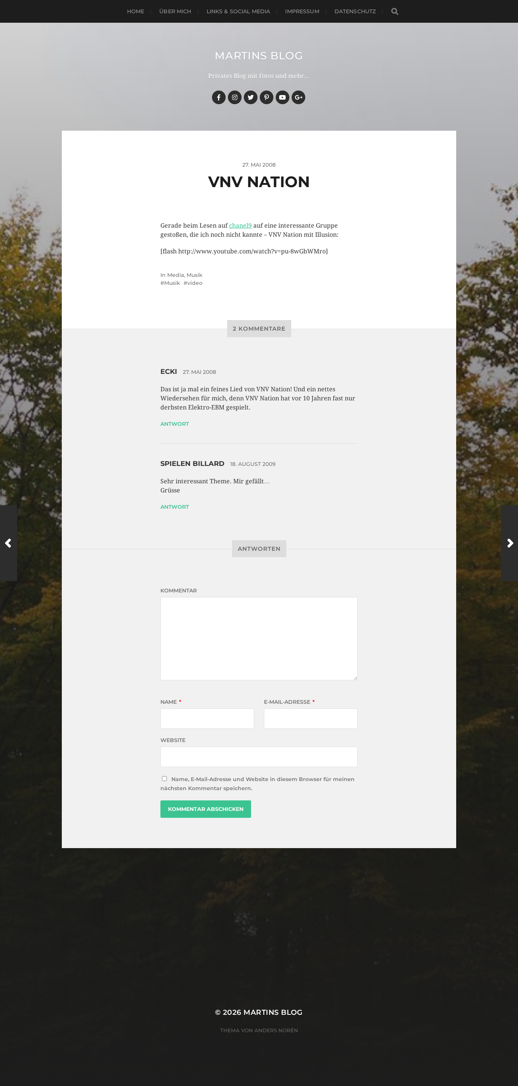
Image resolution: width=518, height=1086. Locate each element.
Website (172, 740)
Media (175, 275)
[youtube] (282, 97)
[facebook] (219, 97)
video (194, 283)
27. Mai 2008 (199, 372)
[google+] (298, 97)
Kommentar (178, 590)
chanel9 (240, 225)
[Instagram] (235, 97)
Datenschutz (355, 11)
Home (135, 11)
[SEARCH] (395, 11)
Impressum (302, 11)
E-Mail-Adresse (289, 701)
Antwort (174, 423)
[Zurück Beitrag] (8, 543)
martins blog (259, 55)
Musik (194, 275)
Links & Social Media (238, 11)
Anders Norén (276, 1030)
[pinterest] (266, 97)
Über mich (175, 11)
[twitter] (250, 97)
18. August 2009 (253, 464)
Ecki (168, 371)
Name (170, 701)
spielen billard (192, 463)
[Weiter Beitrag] (509, 543)
